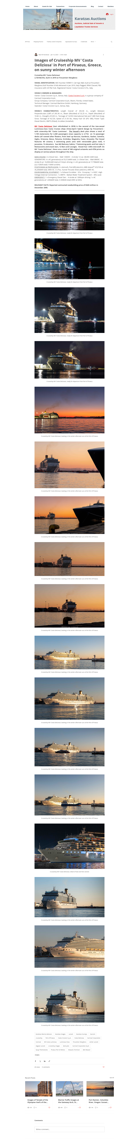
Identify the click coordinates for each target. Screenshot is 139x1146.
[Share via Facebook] (35, 1061)
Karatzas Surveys (81, 1034)
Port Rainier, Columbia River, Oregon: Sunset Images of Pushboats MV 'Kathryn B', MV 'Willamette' (99, 1101)
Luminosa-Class (65, 1042)
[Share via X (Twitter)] (40, 1061)
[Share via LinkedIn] (45, 1061)
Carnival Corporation (93, 1038)
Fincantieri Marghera (79, 1042)
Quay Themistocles (42, 1050)
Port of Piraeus (50, 1038)
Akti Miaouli (86, 1050)
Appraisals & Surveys (71, 41)
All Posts (27, 41)
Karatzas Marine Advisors (44, 1034)
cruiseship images (54, 1046)
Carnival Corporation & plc (80, 1046)
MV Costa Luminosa (50, 1042)
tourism (92, 1034)
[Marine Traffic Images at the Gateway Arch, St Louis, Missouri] (69, 1089)
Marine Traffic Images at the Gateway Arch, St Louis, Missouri (68, 1101)
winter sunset (93, 1042)
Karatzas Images (60, 1034)
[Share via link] (49, 1061)
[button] (48, 19)
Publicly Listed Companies (54, 41)
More (92, 41)
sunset (71, 1034)
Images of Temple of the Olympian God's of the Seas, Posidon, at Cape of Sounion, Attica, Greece (38, 1101)
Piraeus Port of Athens (58, 1050)
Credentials (84, 41)
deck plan (66, 1046)
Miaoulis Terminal (74, 1050)
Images (37, 1055)
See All (112, 1078)
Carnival (38, 1042)
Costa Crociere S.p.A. (64, 1038)
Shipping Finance (38, 41)
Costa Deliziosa (79, 1038)
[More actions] (103, 54)
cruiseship (39, 1038)
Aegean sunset (40, 1046)
